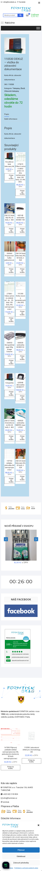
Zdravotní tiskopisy (11, 91)
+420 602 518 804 (10, 794)
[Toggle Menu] (38, 28)
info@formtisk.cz (10, 798)
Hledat (20, 15)
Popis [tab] (6, 114)
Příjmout (21, 850)
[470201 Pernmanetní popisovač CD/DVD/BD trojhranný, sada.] (21, 545)
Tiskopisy (16, 88)
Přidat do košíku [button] (11, 176)
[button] (38, 825)
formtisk (5, 802)
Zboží (22, 88)
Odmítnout (21, 856)
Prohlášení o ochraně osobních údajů (26, 868)
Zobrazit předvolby (21, 863)
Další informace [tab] (10, 119)
